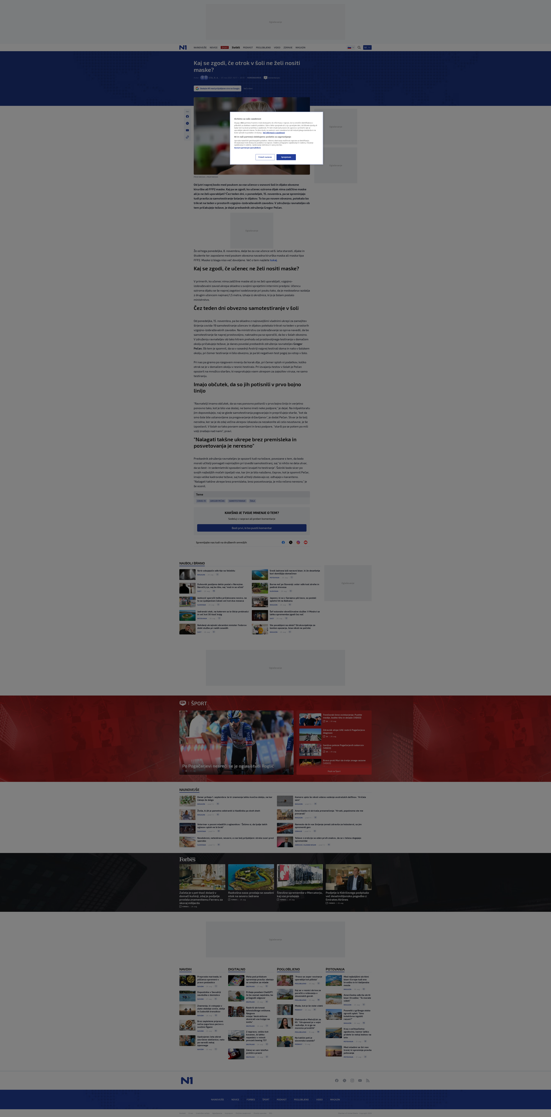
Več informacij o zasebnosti (274, 133)
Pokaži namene (265, 157)
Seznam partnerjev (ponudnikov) (247, 148)
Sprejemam (286, 157)
